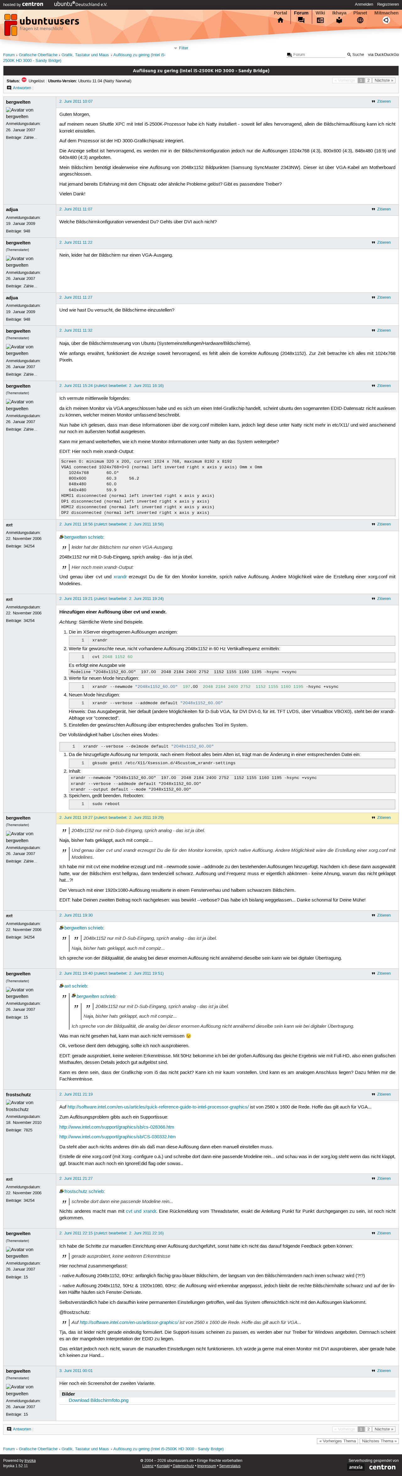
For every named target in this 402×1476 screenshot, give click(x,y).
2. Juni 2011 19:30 (76, 915)
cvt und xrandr (141, 1211)
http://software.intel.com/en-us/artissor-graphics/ (129, 1322)
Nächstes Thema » (379, 1441)
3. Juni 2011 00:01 (76, 1370)
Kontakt (163, 1466)
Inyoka (30, 1460)
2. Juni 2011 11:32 (75, 330)
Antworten (22, 87)
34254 (29, 546)
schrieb (95, 537)
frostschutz (18, 1095)
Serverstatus (230, 1466)
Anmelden (364, 4)
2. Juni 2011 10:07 (76, 101)
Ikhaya (339, 13)
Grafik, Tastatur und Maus (85, 55)
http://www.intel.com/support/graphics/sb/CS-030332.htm (117, 1137)
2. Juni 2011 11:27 (75, 297)
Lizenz (148, 1466)
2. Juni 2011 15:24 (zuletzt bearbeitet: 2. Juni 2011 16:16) (111, 385)
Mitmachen (386, 13)
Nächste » (384, 80)
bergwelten (18, 102)
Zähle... (30, 137)
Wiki (320, 13)
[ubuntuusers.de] (42, 27)
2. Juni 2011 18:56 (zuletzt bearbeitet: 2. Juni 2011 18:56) (111, 524)
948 (27, 231)
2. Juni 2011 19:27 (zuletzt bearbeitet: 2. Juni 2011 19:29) (111, 817)
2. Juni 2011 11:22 (75, 242)
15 (26, 1017)
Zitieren (384, 101)
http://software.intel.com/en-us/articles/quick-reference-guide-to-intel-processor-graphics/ (158, 1107)
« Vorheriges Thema (337, 1441)
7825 (28, 1130)
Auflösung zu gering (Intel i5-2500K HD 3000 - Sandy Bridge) (168, 1449)
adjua (12, 209)
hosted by (12, 4)
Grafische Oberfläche (38, 55)
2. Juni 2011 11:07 (75, 209)
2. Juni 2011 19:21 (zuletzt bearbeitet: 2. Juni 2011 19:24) (111, 598)
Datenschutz (183, 1466)
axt (9, 525)
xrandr (120, 577)
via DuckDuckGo (383, 54)
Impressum (206, 1466)
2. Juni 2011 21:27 (76, 1178)
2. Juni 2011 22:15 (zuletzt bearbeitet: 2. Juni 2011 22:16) (111, 1233)
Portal (280, 13)
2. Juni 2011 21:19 (76, 1094)
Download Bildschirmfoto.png (98, 1400)
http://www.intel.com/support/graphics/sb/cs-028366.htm (116, 1127)
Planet (360, 13)
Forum (301, 13)
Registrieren (388, 4)
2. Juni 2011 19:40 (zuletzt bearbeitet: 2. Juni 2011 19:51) (111, 973)
